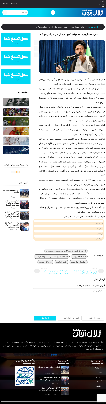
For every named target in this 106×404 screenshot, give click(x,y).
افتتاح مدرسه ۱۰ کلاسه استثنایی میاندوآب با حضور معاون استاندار (12, 203)
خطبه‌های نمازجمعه (78, 262)
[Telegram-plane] (53, 3)
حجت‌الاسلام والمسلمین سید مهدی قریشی (52, 256)
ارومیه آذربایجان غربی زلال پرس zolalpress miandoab (66, 251)
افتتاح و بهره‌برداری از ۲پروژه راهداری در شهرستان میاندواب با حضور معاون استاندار (49, 390)
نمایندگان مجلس (45, 262)
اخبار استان (93, 27)
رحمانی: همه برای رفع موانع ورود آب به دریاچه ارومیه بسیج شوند (12, 225)
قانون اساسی (61, 262)
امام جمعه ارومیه (79, 256)
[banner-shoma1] (16, 47)
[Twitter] (55, 3)
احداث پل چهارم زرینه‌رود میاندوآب (49, 367)
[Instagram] (51, 3)
